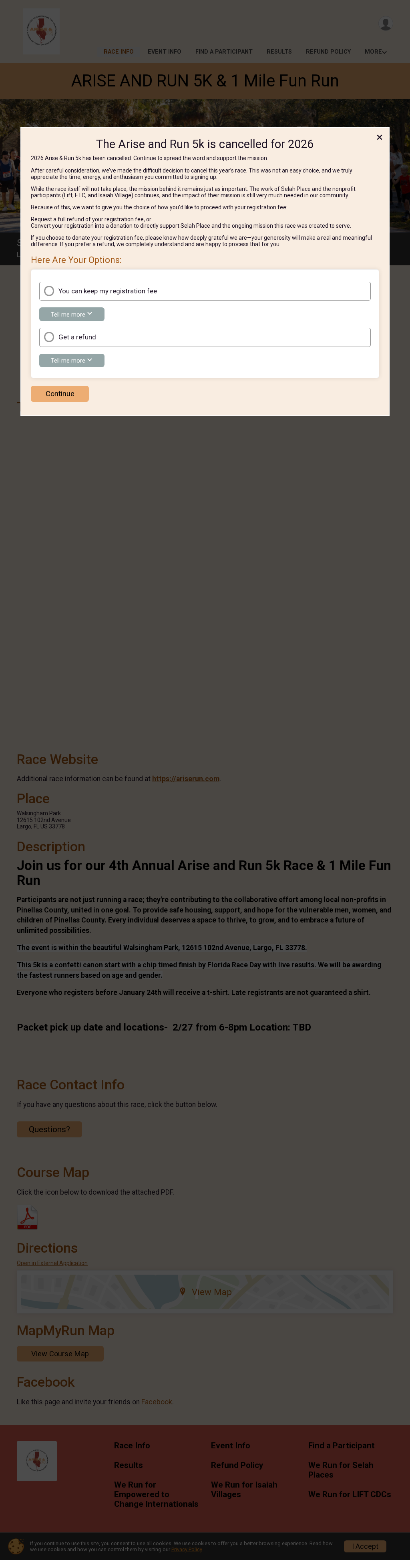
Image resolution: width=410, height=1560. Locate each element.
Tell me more (78, 315)
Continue (60, 393)
